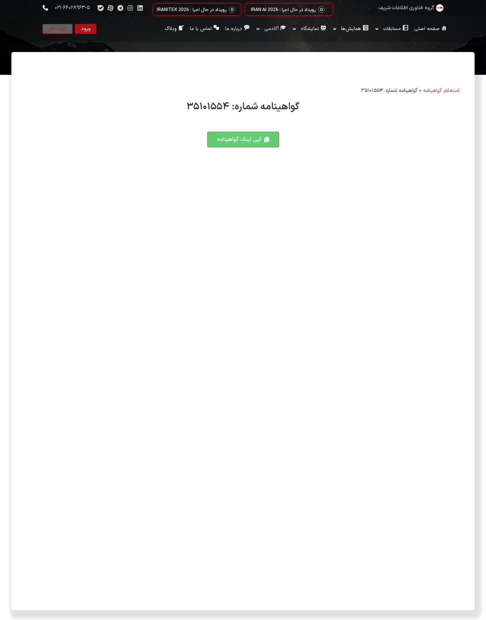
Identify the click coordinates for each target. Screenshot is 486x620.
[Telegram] (120, 8)
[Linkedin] (140, 8)
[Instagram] (130, 8)
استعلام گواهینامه (441, 91)
